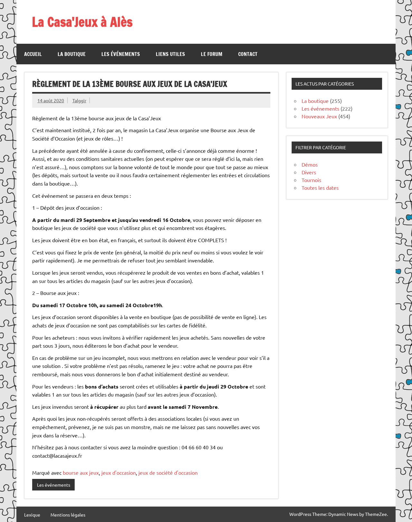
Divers (309, 172)
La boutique (72, 54)
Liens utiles (170, 54)
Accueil (33, 54)
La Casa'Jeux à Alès (82, 22)
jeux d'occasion (118, 472)
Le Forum (211, 54)
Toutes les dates (320, 187)
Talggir (79, 100)
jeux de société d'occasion (168, 472)
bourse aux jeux (81, 472)
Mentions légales (68, 514)
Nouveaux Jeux (319, 116)
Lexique (32, 514)
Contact (248, 54)
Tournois (311, 180)
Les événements (120, 54)
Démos (310, 164)
